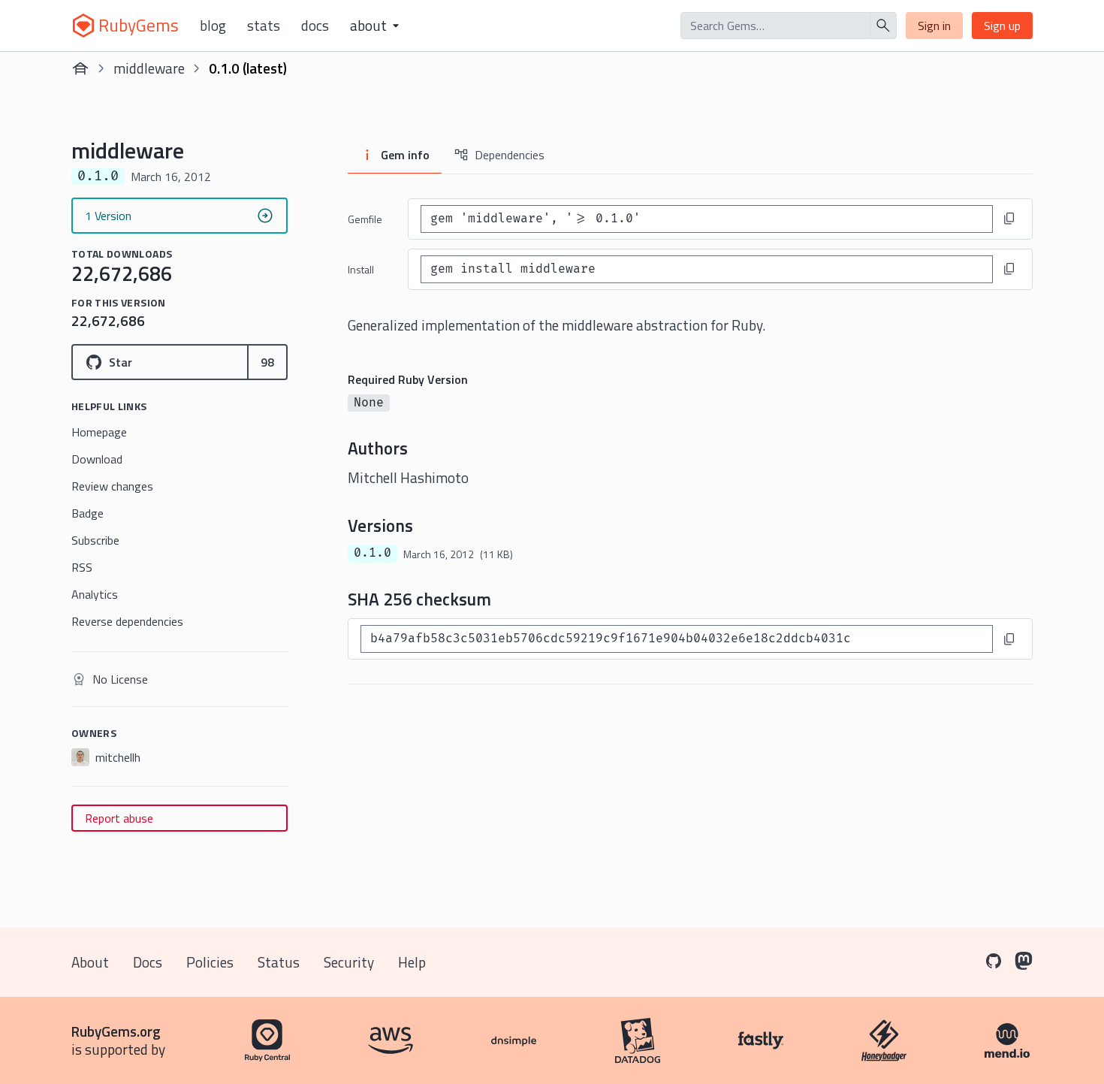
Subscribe (95, 540)
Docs (315, 25)
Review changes (112, 486)
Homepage (99, 432)
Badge (87, 513)
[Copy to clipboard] (1009, 218)
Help (412, 962)
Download (96, 459)
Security (349, 962)
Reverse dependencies (127, 621)
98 (267, 362)
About (90, 962)
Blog (213, 25)
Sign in (934, 26)
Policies (210, 962)
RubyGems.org (116, 1031)
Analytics (94, 594)
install (361, 269)
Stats (263, 25)
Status (279, 962)
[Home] (80, 68)
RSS (81, 567)
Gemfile (365, 219)
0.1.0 (372, 552)
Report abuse (119, 818)
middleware (149, 68)
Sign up (1002, 26)
